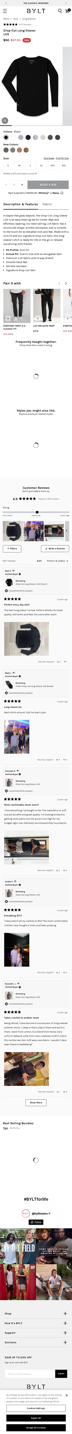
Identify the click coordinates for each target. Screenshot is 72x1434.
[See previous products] (59, 283)
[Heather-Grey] (20, 137)
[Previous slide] (6, 3)
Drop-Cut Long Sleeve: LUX (28, 784)
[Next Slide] (66, 531)
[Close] (66, 1395)
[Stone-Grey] (12, 150)
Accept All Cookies (36, 1427)
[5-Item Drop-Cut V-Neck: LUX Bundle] (53, 1153)
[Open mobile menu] (5, 11)
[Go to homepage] (36, 11)
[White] (13, 137)
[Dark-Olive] (6, 150)
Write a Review (58, 549)
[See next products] (66, 283)
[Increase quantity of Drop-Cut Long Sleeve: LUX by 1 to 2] (22, 185)
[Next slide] (65, 3)
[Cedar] (19, 150)
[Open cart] (67, 11)
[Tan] (26, 150)
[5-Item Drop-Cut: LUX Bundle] (19, 1153)
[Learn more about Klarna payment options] (62, 193)
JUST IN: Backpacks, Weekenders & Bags (36, 3)
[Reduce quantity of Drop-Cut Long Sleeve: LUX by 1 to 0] (6, 185)
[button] (17, 24)
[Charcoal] (50, 137)
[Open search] (60, 11)
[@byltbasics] (25, 1217)
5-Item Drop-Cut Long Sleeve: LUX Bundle (34, 686)
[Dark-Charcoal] (57, 137)
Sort (39, 560)
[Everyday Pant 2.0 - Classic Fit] (16, 306)
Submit (61, 1378)
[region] (36, 531)
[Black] (6, 137)
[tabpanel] (36, 243)
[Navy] (28, 137)
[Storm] (35, 137)
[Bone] (43, 137)
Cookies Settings (36, 1408)
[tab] (20, 204)
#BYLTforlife (36, 1203)
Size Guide (49, 158)
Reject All (36, 1418)
